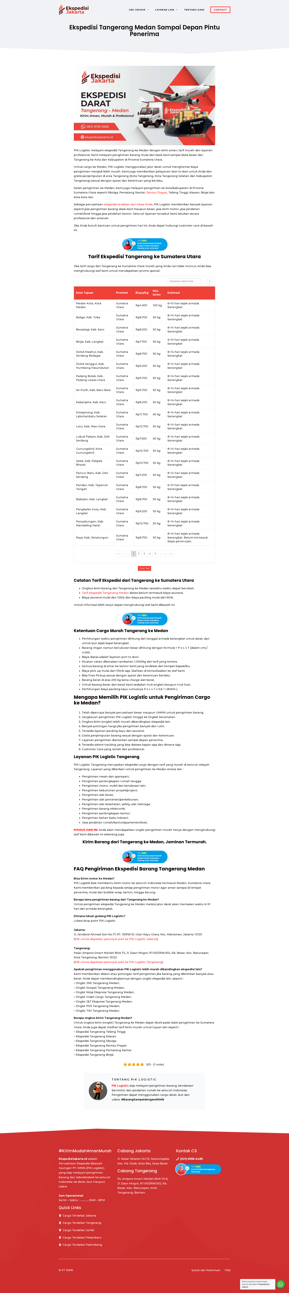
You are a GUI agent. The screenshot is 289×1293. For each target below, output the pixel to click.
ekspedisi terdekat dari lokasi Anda (128, 204)
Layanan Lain (164, 9)
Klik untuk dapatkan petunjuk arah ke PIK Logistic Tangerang (118, 962)
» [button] (170, 553)
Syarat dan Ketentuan (205, 1270)
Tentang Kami (194, 9)
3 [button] (144, 553)
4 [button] (150, 553)
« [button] (118, 553)
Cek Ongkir (137, 9)
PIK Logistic (120, 1085)
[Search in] (210, 281)
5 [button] (155, 553)
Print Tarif (145, 568)
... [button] (128, 553)
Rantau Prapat (156, 192)
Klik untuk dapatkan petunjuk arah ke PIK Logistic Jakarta (116, 939)
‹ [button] (123, 553)
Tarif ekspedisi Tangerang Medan (105, 593)
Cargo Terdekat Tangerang (82, 1223)
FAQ (227, 1270)
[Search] (204, 281)
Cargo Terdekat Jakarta (79, 1215)
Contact (220, 9)
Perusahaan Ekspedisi (74, 1163)
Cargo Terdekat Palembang (82, 1244)
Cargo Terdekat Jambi (78, 1230)
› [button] (165, 553)
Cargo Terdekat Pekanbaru (82, 1237)
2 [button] (139, 553)
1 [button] (133, 553)
